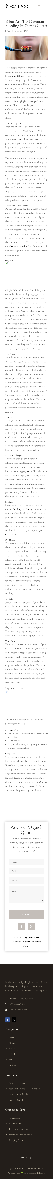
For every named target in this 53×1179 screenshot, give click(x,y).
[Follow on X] (31, 926)
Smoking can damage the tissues (28, 509)
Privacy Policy (20, 937)
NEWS (25, 31)
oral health (10, 534)
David (9, 31)
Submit (26, 914)
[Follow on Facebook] (21, 926)
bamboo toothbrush (20, 246)
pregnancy (27, 471)
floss (20, 138)
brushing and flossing (15, 75)
